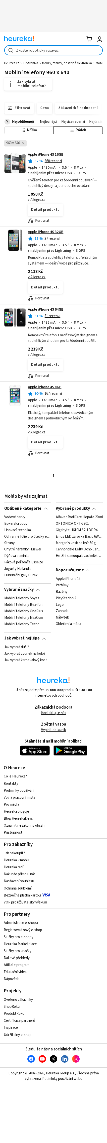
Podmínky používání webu (62, 1078)
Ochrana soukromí (18, 888)
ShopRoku (12, 1006)
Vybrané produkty (73, 508)
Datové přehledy (17, 958)
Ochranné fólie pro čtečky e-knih (27, 536)
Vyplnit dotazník (53, 730)
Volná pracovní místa (19, 797)
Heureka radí (13, 867)
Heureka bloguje (16, 811)
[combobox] (53, 50)
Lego (60, 604)
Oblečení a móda (68, 624)
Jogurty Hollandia (17, 568)
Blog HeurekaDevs (18, 818)
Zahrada (62, 611)
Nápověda (11, 979)
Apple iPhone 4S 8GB (44, 387)
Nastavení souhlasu (19, 881)
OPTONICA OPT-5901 (72, 523)
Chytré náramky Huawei (22, 549)
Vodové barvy (14, 517)
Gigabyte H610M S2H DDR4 (77, 530)
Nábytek (62, 617)
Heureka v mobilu (17, 860)
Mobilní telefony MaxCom (23, 617)
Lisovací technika (17, 530)
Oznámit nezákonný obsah (24, 825)
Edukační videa (15, 972)
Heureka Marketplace (20, 944)
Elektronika (30, 63)
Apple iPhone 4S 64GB (45, 309)
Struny (9, 543)
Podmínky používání (19, 790)
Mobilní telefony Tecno (22, 624)
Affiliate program (16, 965)
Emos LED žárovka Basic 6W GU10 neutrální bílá (79, 536)
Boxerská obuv (15, 523)
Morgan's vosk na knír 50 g (76, 543)
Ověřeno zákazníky (18, 999)
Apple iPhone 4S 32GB (45, 232)
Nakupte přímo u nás (20, 874)
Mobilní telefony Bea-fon (23, 604)
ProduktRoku (14, 1013)
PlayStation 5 (66, 598)
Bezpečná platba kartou (22, 895)
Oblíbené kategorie (22, 508)
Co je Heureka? (15, 776)
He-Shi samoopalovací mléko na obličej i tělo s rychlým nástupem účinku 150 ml (79, 555)
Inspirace (11, 1027)
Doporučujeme (70, 570)
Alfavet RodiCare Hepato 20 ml (79, 517)
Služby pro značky (17, 951)
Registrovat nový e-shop (23, 930)
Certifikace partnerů (19, 1020)
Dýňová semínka (16, 555)
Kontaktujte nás (53, 713)
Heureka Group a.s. (60, 1073)
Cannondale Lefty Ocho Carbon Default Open (79, 549)
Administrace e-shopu (21, 922)
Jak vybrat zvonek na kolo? (24, 653)
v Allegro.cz (37, 199)
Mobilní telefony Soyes (21, 598)
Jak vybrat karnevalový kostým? (27, 659)
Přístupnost (13, 832)
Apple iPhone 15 (68, 578)
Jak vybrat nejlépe (22, 638)
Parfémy (62, 585)
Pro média (11, 804)
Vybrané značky (19, 590)
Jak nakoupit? (14, 853)
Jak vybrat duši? (16, 647)
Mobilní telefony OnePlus (23, 611)
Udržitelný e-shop (18, 1034)
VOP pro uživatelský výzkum (25, 902)
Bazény (61, 591)
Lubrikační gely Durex (21, 575)
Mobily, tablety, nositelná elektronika (67, 63)
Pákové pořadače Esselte (23, 562)
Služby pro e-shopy (18, 937)
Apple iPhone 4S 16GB (45, 154)
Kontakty (11, 783)
